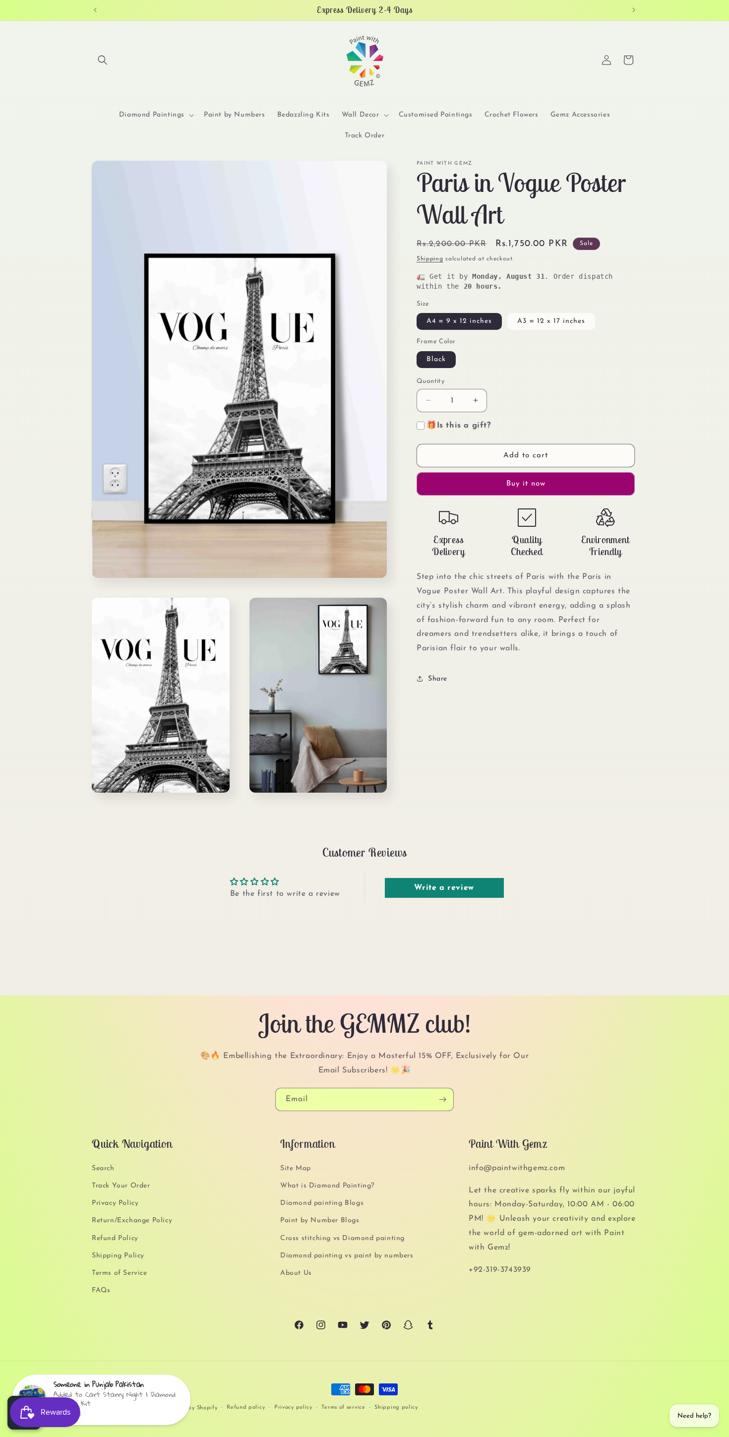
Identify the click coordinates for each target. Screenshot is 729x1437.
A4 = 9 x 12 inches (459, 321)
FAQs (101, 1290)
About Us (296, 1273)
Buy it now (526, 484)
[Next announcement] (634, 9)
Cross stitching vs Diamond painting (342, 1238)
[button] (103, 60)
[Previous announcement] (95, 9)
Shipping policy (396, 1407)
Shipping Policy (118, 1255)
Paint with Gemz (138, 1408)
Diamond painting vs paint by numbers (347, 1255)
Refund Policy (115, 1238)
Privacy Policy (115, 1203)
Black (436, 359)
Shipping (430, 259)
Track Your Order (121, 1185)
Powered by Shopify (190, 1408)
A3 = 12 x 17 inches (551, 321)
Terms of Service (119, 1273)
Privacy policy (293, 1407)
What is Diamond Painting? (327, 1185)
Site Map (295, 1168)
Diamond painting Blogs (322, 1203)
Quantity (430, 380)
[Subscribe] (442, 1099)
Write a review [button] (444, 887)
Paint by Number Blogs (320, 1220)
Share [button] (437, 679)
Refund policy (246, 1407)
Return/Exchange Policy (132, 1220)
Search (103, 1168)
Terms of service (343, 1407)
